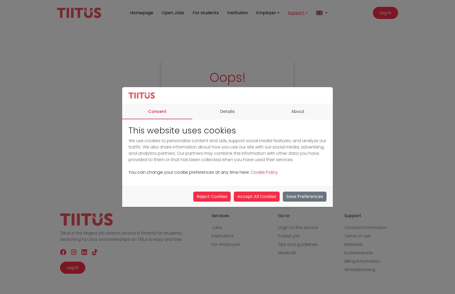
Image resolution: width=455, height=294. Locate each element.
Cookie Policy (264, 172)
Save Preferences (304, 196)
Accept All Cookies (256, 196)
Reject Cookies (212, 196)
